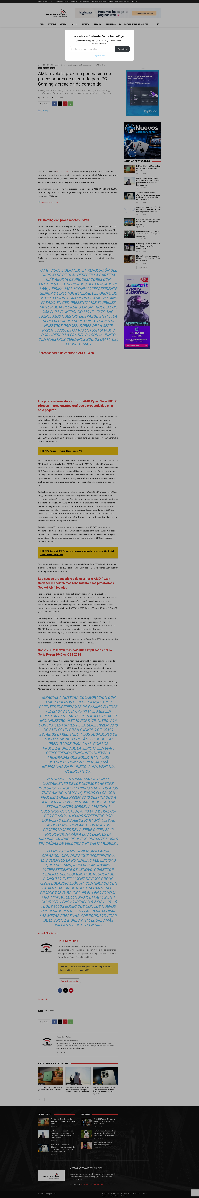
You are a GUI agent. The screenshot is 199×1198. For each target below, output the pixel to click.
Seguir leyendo (99, 56)
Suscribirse (123, 49)
